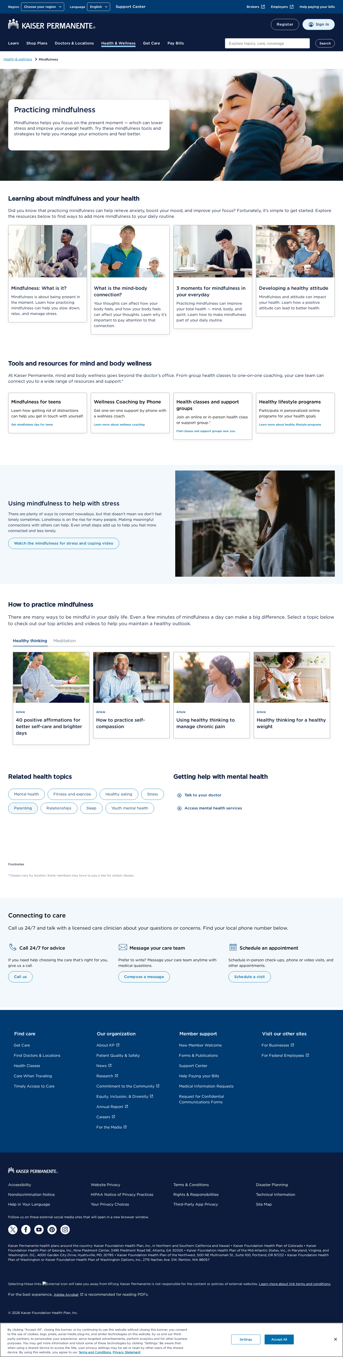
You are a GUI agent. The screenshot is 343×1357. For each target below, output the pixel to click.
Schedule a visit (249, 977)
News (101, 1066)
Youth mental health (129, 808)
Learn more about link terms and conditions (294, 1284)
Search (325, 43)
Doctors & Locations (74, 43)
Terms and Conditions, (95, 1352)
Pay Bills (176, 43)
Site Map (264, 1204)
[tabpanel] (171, 701)
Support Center (131, 6)
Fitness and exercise (72, 794)
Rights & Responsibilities (196, 1194)
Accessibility (19, 1185)
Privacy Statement (126, 1352)
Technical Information (275, 1194)
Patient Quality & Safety (118, 1055)
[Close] (335, 1339)
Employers (279, 7)
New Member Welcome (200, 1045)
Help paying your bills (317, 7)
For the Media (109, 1127)
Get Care (151, 43)
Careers (103, 1117)
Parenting (23, 808)
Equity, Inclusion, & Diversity (122, 1096)
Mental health (26, 794)
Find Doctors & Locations (37, 1055)
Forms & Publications (198, 1055)
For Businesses (275, 1045)
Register (285, 24)
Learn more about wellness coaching (119, 424)
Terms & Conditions (191, 1185)
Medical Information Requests (206, 1086)
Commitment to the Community (125, 1086)
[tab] (30, 640)
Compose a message (144, 977)
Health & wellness (18, 59)
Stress (152, 794)
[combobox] (267, 43)
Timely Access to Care (34, 1086)
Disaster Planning (272, 1185)
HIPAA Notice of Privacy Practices (122, 1194)
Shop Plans (36, 43)
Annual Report (109, 1107)
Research (104, 1076)
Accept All (279, 1339)
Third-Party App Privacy (195, 1204)
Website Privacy (105, 1185)
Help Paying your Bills (199, 1076)
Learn (13, 43)
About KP (105, 1045)
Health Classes (27, 1066)
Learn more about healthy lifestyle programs (290, 424)
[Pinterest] (52, 1229)
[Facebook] (26, 1229)
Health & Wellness (118, 43)
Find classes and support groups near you (205, 431)
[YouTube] (39, 1229)
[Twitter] (13, 1229)
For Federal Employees (283, 1055)
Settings (246, 1339)
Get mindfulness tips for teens (32, 424)
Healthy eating (118, 794)
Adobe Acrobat (66, 1294)
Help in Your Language (29, 1204)
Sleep (91, 808)
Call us (20, 977)
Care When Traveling (33, 1076)
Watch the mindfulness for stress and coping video (63, 543)
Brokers (253, 7)
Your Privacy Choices (110, 1204)
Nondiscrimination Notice (31, 1194)
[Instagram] (65, 1229)
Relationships (58, 808)
